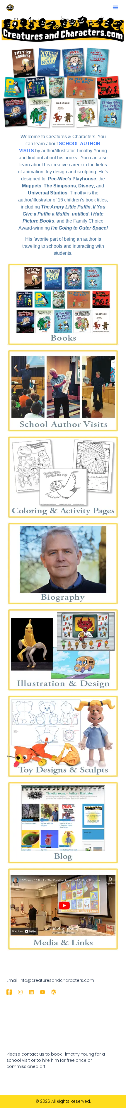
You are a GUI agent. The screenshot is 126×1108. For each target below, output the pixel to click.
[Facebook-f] (9, 992)
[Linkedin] (31, 992)
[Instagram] (20, 992)
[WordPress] (53, 992)
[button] (115, 7)
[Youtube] (42, 992)
